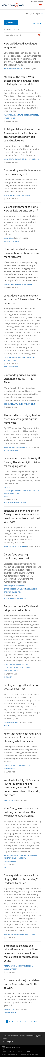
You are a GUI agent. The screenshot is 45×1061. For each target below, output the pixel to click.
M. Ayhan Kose (9, 196)
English (38, 14)
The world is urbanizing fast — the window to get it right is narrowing (22, 419)
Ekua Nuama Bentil (11, 671)
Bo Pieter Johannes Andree (14, 586)
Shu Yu (6, 496)
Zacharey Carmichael (12, 592)
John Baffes (8, 404)
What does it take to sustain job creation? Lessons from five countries (22, 300)
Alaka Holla (9, 238)
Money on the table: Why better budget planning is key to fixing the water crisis (21, 81)
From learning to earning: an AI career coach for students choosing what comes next (22, 738)
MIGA (20, 1051)
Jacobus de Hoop (21, 159)
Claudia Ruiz (30, 934)
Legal (4, 1036)
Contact (4, 1038)
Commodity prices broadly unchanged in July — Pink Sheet (20, 379)
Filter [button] (11, 23)
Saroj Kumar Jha (10, 115)
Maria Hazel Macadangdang (25, 404)
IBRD (4, 1051)
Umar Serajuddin (30, 589)
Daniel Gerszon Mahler (13, 69)
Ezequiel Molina (10, 766)
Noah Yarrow (9, 665)
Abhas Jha (7, 447)
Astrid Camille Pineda (24, 966)
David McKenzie (10, 800)
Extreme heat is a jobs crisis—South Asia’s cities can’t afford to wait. (22, 984)
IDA (9, 1051)
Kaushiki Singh (9, 118)
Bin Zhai (7, 487)
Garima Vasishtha (23, 196)
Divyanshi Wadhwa (19, 447)
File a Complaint (7, 1042)
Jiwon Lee (7, 357)
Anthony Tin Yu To (11, 546)
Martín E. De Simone (24, 668)
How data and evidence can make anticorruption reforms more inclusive (21, 253)
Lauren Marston (10, 969)
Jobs (39, 1036)
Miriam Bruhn (19, 934)
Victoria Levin (9, 966)
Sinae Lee (23, 546)
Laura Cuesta (9, 159)
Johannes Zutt (10, 1009)
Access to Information (27, 1036)
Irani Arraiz (8, 934)
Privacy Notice (13, 1036)
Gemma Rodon (9, 668)
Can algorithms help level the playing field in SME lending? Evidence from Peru (21, 879)
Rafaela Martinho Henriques (23, 357)
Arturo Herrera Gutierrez (27, 115)
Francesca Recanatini (12, 284)
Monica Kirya (27, 284)
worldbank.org (37, 1)
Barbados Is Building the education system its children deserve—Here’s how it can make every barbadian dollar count (21, 953)
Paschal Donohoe (11, 722)
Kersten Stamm (10, 361)
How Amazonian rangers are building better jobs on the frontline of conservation (21, 812)
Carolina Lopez (24, 766)
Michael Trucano (22, 665)
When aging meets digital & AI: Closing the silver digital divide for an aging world (22, 462)
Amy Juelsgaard (10, 861)
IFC (14, 1051)
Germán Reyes (9, 769)
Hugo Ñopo (34, 159)
